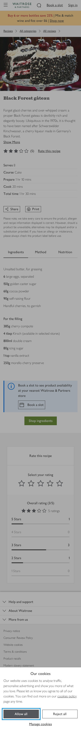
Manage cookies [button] (40, 724)
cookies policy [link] (67, 696)
